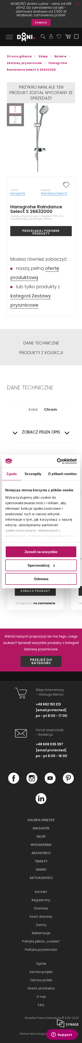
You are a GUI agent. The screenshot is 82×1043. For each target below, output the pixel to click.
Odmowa (41, 579)
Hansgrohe (17, 193)
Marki (41, 869)
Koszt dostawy (41, 916)
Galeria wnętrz (41, 820)
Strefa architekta (41, 988)
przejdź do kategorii (41, 661)
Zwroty (41, 925)
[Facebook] (13, 782)
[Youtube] (50, 782)
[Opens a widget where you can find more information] (61, 1035)
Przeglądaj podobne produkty (41, 232)
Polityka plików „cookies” (41, 941)
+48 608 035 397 (49, 744)
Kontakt (41, 891)
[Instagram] (31, 782)
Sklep (41, 836)
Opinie (41, 963)
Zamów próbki (41, 980)
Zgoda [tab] (11, 474)
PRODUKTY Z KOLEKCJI (41, 352)
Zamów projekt (41, 972)
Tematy (41, 861)
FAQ (41, 1005)
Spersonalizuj (38, 565)
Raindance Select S (54, 193)
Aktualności (41, 877)
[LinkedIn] (41, 803)
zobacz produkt (35, 591)
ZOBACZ (41, 22)
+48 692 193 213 (48, 704)
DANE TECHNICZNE (41, 343)
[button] (15, 110)
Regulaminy (41, 900)
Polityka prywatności (41, 949)
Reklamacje (41, 933)
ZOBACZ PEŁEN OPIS (41, 432)
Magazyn (41, 828)
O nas (41, 996)
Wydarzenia (41, 844)
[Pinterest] (68, 782)
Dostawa (41, 908)
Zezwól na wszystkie (41, 552)
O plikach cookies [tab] (62, 474)
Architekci (41, 853)
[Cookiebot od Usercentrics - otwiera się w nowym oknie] (58, 461)
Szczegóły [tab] (33, 474)
